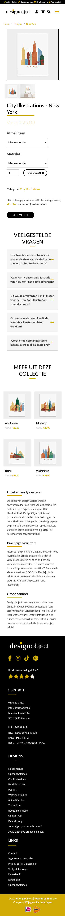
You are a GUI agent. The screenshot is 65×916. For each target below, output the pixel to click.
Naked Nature (15, 769)
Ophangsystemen (17, 774)
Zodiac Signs (15, 805)
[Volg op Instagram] (18, 658)
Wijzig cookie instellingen (38, 902)
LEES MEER (19, 215)
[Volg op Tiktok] (26, 658)
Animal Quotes (16, 800)
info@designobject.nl (19, 708)
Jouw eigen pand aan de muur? (25, 826)
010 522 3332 (16, 703)
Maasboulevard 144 (18, 713)
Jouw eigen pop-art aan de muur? (26, 832)
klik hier (11, 204)
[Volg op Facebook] (10, 658)
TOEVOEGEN (33, 173)
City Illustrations (30, 189)
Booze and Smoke (18, 811)
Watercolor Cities (17, 795)
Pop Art (12, 790)
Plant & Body (15, 821)
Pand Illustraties (16, 784)
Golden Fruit (14, 816)
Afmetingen (16, 133)
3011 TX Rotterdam (19, 718)
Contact (12, 853)
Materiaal (14, 154)
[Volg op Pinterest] (35, 658)
